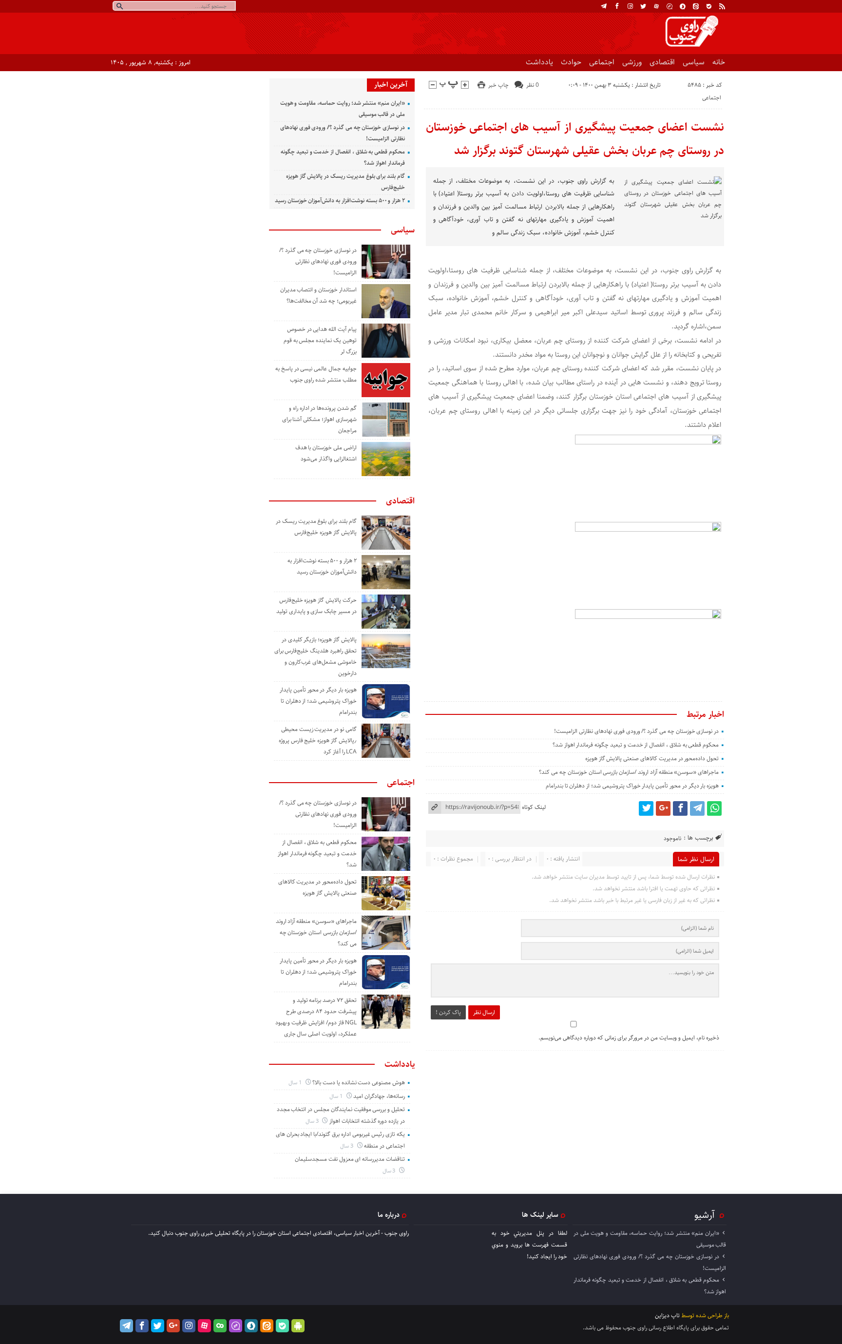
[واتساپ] (714, 808)
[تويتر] (643, 6)
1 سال (295, 1082)
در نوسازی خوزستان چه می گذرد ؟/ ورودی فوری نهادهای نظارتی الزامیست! (636, 731)
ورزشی (632, 62)
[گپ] (669, 6)
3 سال (313, 1121)
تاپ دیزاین (667, 1315)
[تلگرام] (603, 6)
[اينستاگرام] (630, 6)
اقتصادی (662, 62)
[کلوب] (220, 1325)
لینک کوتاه (534, 807)
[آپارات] (656, 6)
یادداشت (539, 62)
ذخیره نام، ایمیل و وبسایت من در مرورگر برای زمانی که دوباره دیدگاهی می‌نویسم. (628, 1037)
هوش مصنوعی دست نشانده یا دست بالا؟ (358, 1082)
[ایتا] (695, 6)
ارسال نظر (484, 1012)
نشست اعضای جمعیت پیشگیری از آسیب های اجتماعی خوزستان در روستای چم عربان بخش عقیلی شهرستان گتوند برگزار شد (575, 139)
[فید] (722, 6)
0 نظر (532, 85)
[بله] (709, 6)
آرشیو (704, 1215)
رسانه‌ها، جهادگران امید (379, 1096)
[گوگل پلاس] (663, 808)
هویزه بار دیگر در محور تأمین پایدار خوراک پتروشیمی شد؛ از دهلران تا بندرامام (632, 785)
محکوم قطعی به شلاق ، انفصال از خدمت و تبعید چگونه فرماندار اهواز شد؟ (636, 744)
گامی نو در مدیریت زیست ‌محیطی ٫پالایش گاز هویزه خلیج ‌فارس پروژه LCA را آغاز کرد (318, 740)
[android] (298, 1325)
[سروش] (682, 6)
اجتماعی (601, 62)
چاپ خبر (498, 85)
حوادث (571, 62)
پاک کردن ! (448, 1012)
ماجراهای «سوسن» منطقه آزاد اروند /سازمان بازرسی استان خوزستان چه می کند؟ (629, 772)
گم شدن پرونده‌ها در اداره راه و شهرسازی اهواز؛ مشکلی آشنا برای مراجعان (319, 419)
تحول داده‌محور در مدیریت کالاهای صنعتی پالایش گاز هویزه (652, 758)
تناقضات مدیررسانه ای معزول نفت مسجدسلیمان (350, 1159)
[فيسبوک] (616, 6)
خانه (718, 62)
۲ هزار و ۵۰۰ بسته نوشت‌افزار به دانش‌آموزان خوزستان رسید (340, 200)
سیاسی (694, 62)
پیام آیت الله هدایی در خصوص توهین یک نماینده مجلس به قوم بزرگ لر (320, 340)
